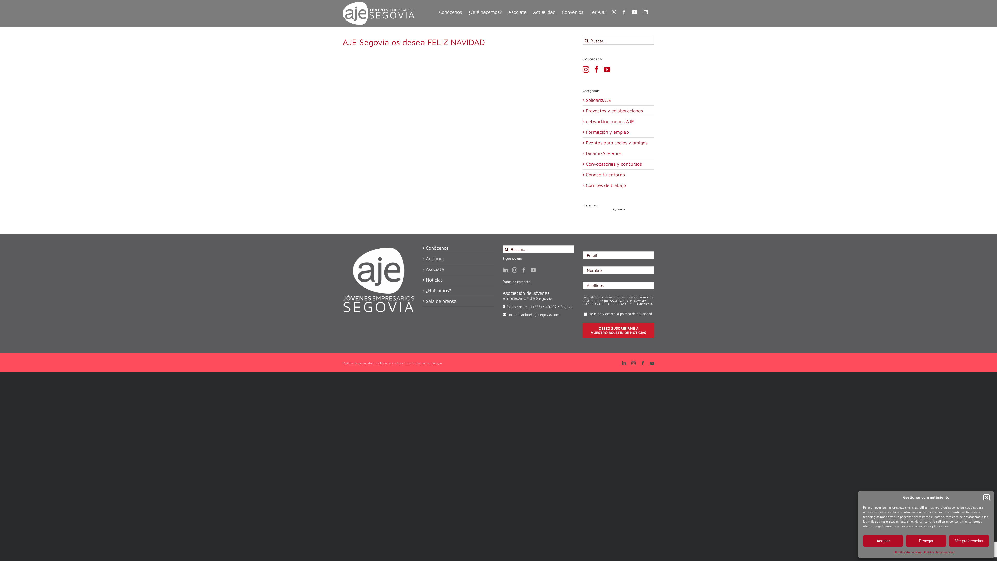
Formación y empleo (607, 132)
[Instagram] (586, 69)
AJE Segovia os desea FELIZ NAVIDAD (414, 42)
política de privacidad (636, 314)
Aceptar (883, 541)
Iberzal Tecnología (429, 363)
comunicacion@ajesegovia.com (533, 314)
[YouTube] (607, 69)
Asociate (435, 269)
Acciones (435, 258)
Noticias (434, 280)
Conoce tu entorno (605, 174)
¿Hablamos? (438, 290)
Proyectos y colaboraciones (614, 110)
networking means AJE (610, 121)
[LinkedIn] (505, 270)
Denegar (926, 541)
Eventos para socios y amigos (617, 142)
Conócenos (437, 248)
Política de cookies (908, 552)
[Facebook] (596, 69)
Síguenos (618, 209)
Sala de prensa (441, 301)
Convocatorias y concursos (614, 164)
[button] (986, 497)
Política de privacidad (939, 552)
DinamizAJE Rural (604, 153)
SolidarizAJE (598, 100)
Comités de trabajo (606, 185)
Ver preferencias (969, 541)
